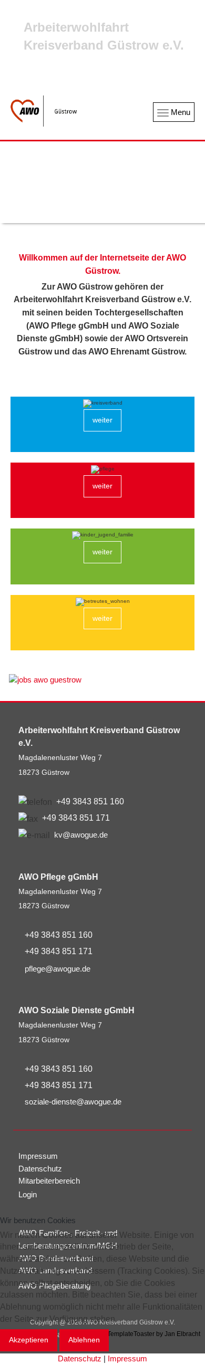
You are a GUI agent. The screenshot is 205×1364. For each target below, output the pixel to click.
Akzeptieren (28, 1340)
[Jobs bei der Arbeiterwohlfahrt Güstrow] (102, 679)
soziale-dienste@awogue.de (73, 1101)
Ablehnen (84, 1340)
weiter (102, 420)
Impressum (127, 1358)
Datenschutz (79, 1358)
